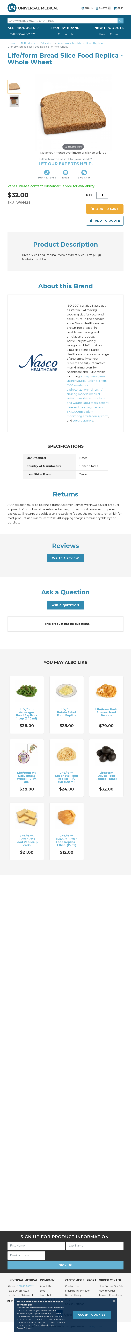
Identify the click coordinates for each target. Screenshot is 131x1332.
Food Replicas (95, 43)
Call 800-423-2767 (22, 34)
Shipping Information (77, 1290)
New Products (109, 28)
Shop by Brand (65, 28)
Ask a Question (65, 605)
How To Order (108, 34)
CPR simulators (77, 385)
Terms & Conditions (110, 1295)
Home (12, 43)
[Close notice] (113, 1301)
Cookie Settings (24, 1328)
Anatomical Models (70, 43)
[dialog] (65, 1315)
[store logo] (33, 7)
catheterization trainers (83, 389)
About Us (45, 1286)
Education (46, 43)
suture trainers (83, 420)
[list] (65, 30)
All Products (28, 43)
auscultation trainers (92, 380)
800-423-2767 (25, 1286)
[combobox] (65, 20)
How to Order (107, 1290)
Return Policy (73, 1295)
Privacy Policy (28, 1322)
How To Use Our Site (111, 1286)
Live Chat (45, 1295)
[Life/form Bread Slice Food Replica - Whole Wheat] (14, 87)
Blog (43, 1290)
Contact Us (65, 34)
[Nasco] (41, 363)
